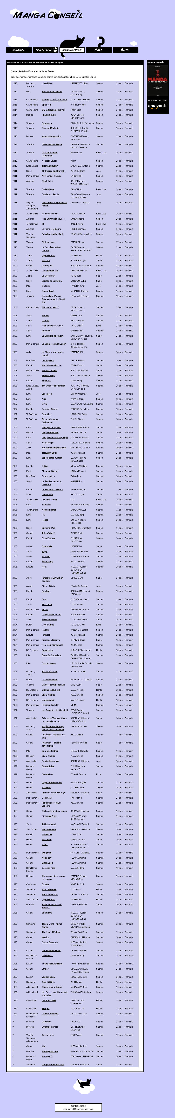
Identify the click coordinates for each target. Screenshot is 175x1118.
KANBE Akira (77, 224)
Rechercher (64, 31)
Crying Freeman (50, 942)
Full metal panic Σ (50, 307)
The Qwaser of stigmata (53, 386)
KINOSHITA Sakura (80, 437)
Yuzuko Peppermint (51, 136)
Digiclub (30, 432)
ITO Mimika (76, 110)
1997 (14, 829)
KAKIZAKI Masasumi (80, 591)
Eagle (44, 551)
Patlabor (46, 635)
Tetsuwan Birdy (49, 453)
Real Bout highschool (52, 645)
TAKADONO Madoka (80, 194)
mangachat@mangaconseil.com (78, 1109)
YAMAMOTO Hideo (79, 83)
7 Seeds (46, 286)
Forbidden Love (49, 619)
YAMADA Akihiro (78, 876)
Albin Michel (32, 899)
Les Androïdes (49, 1000)
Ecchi (98, 326)
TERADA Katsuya (79, 726)
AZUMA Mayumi (78, 471)
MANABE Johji (77, 515)
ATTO (73, 161)
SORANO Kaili (77, 365)
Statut (25, 62)
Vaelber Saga (48, 977)
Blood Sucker (48, 538)
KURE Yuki (76, 276)
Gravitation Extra (50, 271)
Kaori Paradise (49, 889)
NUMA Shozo (77, 461)
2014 (14, 110)
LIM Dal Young (77, 118)
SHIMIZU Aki (76, 538)
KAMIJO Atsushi (78, 839)
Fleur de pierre (49, 829)
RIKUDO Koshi (77, 561)
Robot (45, 520)
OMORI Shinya (77, 242)
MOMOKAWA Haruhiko (81, 336)
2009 (14, 260)
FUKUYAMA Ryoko (79, 370)
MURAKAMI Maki (79, 271)
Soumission (47, 650)
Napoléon (46, 505)
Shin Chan (47, 604)
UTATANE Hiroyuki (79, 751)
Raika (45, 844)
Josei (98, 171)
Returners (47, 123)
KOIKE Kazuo (77, 945)
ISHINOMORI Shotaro (81, 266)
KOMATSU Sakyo (79, 347)
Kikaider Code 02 (50, 705)
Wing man (46, 853)
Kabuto (29, 365)
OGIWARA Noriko (79, 339)
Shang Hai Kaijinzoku (52, 964)
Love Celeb (47, 494)
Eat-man (46, 556)
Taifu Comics (32, 214)
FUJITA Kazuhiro (78, 671)
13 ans (119, 281)
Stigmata (46, 380)
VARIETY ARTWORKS (81, 250)
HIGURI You (76, 152)
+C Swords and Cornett (53, 171)
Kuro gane (47, 834)
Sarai (44, 599)
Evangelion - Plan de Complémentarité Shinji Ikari (53, 299)
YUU (73, 1008)
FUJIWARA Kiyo (78, 260)
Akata (29, 675)
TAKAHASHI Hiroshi (80, 609)
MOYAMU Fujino (78, 489)
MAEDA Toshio (78, 690)
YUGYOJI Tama (78, 171)
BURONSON (77, 570)
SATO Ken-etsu (78, 389)
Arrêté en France (37, 62)
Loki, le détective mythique (55, 437)
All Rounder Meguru (51, 176)
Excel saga (47, 561)
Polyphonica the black (52, 234)
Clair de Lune (48, 242)
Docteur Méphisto (50, 128)
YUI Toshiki (76, 889)
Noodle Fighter (49, 510)
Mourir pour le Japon (52, 987)
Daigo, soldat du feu (51, 614)
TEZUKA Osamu (78, 858)
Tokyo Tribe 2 (48, 533)
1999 (14, 766)
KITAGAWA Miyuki (79, 619)
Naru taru (46, 787)
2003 (14, 655)
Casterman (31, 884)
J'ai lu (29, 551)
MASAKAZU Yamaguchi (82, 404)
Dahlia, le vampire (50, 761)
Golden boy (47, 774)
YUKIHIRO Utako (78, 197)
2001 (14, 735)
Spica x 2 (46, 105)
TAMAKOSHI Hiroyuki (81, 658)
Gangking (46, 414)
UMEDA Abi (76, 315)
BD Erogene (32, 650)
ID (43, 224)
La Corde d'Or (48, 276)
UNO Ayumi (76, 685)
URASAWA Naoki (79, 816)
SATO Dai (75, 139)
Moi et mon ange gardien (54, 448)
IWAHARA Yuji (77, 481)
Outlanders (47, 955)
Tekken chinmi (49, 824)
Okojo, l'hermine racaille (53, 685)
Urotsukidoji (48, 700)
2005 (14, 538)
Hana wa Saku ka (50, 214)
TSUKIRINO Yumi (79, 743)
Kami (28, 291)
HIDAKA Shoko (78, 214)
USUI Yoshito (77, 604)
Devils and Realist (50, 194)
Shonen (100, 128)
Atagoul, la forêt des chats (54, 99)
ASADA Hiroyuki (78, 782)
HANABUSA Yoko (79, 432)
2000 (14, 761)
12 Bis (29, 255)
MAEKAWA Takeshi (80, 824)
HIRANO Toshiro (78, 721)
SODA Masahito (78, 614)
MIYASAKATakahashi (80, 927)
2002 (14, 705)
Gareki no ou (48, 1035)
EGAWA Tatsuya (78, 458)
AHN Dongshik (77, 320)
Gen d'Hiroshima (50, 1013)
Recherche (11, 62)
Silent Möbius (48, 695)
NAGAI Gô (75, 769)
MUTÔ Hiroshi (77, 219)
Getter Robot (48, 766)
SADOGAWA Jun (78, 510)
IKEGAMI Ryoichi (78, 567)
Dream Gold (47, 291)
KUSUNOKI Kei (78, 625)
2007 (14, 399)
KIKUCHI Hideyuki (79, 128)
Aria (44, 399)
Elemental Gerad (50, 471)
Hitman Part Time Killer (53, 219)
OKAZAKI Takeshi (79, 950)
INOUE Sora (76, 645)
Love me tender (49, 500)
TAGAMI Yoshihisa (79, 894)
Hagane (45, 630)
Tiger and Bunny (50, 166)
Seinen (99, 83)
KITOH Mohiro (77, 787)
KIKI (72, 500)
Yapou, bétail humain (52, 458)
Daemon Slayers (50, 409)
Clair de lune (32, 99)
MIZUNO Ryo (77, 879)
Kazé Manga (32, 166)
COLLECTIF (76, 523)
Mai (43, 1046)
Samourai (30, 889)
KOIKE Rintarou (78, 181)
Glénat (29, 266)
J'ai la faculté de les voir (53, 110)
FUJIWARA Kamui (79, 844)
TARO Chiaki (77, 326)
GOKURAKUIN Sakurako (82, 123)
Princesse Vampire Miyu (53, 793)
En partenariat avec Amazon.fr (156, 100)
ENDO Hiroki (77, 176)
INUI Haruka (76, 255)
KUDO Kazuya (77, 819)
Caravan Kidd (48, 868)
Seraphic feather (50, 751)
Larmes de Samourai (52, 281)
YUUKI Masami (78, 453)
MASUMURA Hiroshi (80, 99)
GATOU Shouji (77, 310)
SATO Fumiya (77, 710)
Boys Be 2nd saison (51, 655)
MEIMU (74, 705)
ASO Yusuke (76, 1035)
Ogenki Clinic (48, 255)
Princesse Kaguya (51, 640)
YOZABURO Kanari (80, 713)
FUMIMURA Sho (78, 573)
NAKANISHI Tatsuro (80, 291)
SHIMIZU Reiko (78, 640)
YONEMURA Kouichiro (81, 234)
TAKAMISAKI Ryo (79, 932)
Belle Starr (47, 798)
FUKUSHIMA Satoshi (80, 375)
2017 (14, 91)
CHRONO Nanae (79, 394)
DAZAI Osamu (77, 247)
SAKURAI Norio (78, 360)
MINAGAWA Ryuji (79, 466)
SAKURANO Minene (80, 448)
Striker (45, 969)
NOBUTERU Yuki (79, 977)
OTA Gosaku (76, 1056)
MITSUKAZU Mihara (80, 202)
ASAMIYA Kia (77, 695)
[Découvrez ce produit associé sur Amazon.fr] (157, 80)
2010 (14, 242)
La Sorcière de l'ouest (52, 336)
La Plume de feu (49, 679)
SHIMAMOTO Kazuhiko (81, 679)
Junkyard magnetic (51, 427)
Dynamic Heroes (50, 1027)
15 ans (119, 83)
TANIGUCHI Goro (79, 147)
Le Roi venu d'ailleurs (52, 489)
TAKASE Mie (76, 666)
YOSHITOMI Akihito (80, 556)
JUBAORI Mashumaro (81, 650)
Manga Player (32, 798)
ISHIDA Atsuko (77, 419)
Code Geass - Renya (52, 144)
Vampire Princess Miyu (53, 1064)
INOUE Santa (77, 533)
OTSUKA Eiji (76, 94)
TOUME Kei (76, 834)
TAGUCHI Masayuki (80, 184)
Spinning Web (48, 528)
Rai (43, 515)
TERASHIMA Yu (78, 847)
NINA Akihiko (77, 1051)
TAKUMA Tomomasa (80, 144)
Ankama (30, 181)
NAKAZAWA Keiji (79, 987)
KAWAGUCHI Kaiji (79, 551)
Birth (44, 404)
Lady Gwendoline (50, 432)
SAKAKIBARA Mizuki (80, 166)
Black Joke (47, 181)
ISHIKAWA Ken (78, 766)
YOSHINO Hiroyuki (79, 386)
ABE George (76, 594)
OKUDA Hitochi (78, 924)
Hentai (99, 255)
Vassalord (47, 394)
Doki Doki (30, 360)
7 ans (120, 735)
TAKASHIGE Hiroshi (80, 972)
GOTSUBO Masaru (79, 136)
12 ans (119, 136)
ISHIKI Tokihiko (78, 344)
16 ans (119, 152)
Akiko (28, 352)
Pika (28, 91)
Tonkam (30, 86)
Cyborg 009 (47, 266)
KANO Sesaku (77, 1000)
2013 (14, 128)
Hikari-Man (47, 83)
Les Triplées (48, 360)
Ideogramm (31, 1000)
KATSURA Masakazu (80, 853)
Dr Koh (45, 884)
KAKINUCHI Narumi (80, 718)
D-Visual (30, 1022)
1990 (14, 987)
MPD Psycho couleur (52, 91)
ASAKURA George (79, 586)
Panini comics (32, 176)
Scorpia (45, 1008)
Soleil (29, 171)
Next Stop (46, 839)
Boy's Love (101, 152)
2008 (14, 286)
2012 (14, 144)
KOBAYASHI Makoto (80, 811)
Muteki (29, 625)
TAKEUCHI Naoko (79, 904)
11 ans (119, 510)
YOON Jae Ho (77, 115)
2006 (14, 466)
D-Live (45, 466)
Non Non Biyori (49, 161)
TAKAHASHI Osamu (80, 296)
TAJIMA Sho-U (77, 91)
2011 (14, 171)
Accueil (9, 31)
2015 (14, 99)
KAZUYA (80, 1008)
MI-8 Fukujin (47, 443)
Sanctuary (47, 913)
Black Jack (47, 863)
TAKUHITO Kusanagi (80, 964)
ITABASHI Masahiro (80, 655)
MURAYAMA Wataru (80, 427)
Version (45, 937)
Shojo (99, 260)
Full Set (45, 315)
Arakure (46, 260)
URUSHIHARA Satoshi (81, 663)
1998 (14, 798)
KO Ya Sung (76, 380)
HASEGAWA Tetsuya (80, 505)
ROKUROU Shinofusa (81, 528)
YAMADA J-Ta (77, 352)
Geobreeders (48, 476)
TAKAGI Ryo (76, 189)
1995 (14, 942)
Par (19, 62)
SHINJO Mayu (77, 494)
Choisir (36, 31)
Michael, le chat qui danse (54, 811)
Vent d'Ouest (32, 829)
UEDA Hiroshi (77, 307)
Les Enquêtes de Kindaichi (55, 710)
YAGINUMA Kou (78, 105)
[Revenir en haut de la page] (84, 1087)
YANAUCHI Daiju (79, 414)
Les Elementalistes (51, 950)
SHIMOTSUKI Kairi (79, 131)
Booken (29, 115)
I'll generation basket (52, 782)
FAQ (88, 31)
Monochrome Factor (52, 365)
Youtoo (29, 242)
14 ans (119, 99)
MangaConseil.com (15, 7)
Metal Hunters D (50, 894)
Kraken (29, 950)
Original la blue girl (51, 690)
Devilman (46, 1022)
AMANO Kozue (78, 399)
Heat (44, 567)
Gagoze (45, 320)
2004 (14, 614)
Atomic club (31, 718)
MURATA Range (78, 520)
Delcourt (30, 83)
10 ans (119, 432)
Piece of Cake (48, 586)
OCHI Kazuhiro (78, 1027)
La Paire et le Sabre (51, 229)
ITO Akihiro (76, 476)
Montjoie (30, 904)
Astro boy (46, 858)
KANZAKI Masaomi (79, 630)
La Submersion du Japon (54, 344)
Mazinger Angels (50, 1051)
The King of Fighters (51, 932)
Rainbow (46, 591)
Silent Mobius (48, 756)
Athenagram (32, 209)
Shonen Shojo (48, 375)
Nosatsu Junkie (49, 370)
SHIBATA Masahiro (79, 599)
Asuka (29, 389)
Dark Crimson (49, 663)
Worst (45, 609)
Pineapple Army (49, 816)
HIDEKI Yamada (78, 229)
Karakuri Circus (49, 671)
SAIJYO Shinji (77, 331)
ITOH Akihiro (76, 798)
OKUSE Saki (76, 541)
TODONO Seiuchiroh (80, 409)
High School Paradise (52, 326)
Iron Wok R (47, 331)
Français (129, 83)
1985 (14, 1000)
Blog (115, 31)
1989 (14, 992)
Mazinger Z (47, 1056)
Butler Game (48, 189)
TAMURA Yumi (77, 286)
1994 (14, 982)
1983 (14, 1013)
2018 (14, 83)
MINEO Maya (77, 578)
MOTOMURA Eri (78, 281)
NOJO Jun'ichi (77, 884)
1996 (14, 858)
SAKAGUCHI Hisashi (80, 829)
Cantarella (47, 546)
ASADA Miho (77, 735)
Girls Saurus (48, 625)
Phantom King (49, 115)
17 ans (119, 229)
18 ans (119, 91)
